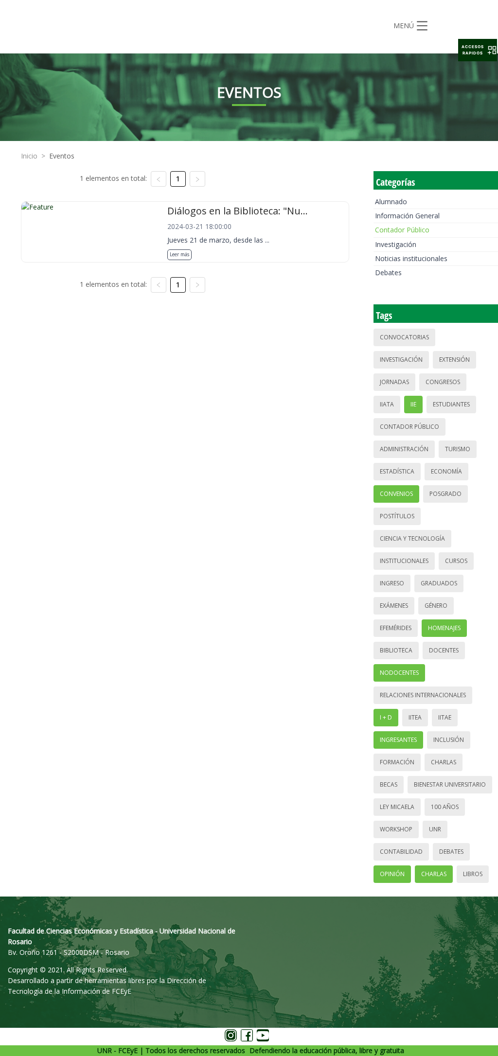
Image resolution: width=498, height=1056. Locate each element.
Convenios (396, 494)
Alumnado (391, 201)
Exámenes (394, 605)
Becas (388, 784)
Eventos (61, 155)
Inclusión (448, 740)
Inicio (29, 155)
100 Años (445, 807)
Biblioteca (396, 650)
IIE (413, 404)
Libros (472, 874)
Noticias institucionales (411, 258)
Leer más (179, 254)
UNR (435, 829)
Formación (397, 762)
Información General (407, 215)
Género (436, 605)
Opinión (392, 874)
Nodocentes (399, 673)
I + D (386, 717)
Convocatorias (404, 337)
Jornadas (394, 382)
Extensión (454, 359)
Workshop (396, 829)
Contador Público (402, 229)
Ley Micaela (397, 807)
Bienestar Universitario (450, 784)
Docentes (444, 650)
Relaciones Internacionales (423, 695)
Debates (388, 272)
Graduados (439, 583)
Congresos (443, 382)
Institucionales (404, 561)
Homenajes (444, 628)
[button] (477, 50)
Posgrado (445, 494)
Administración (404, 449)
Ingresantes (398, 740)
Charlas (443, 762)
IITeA (415, 717)
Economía (446, 471)
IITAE (444, 717)
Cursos (456, 561)
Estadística (397, 471)
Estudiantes (451, 404)
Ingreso (392, 583)
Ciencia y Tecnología (412, 538)
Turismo (457, 449)
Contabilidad (401, 851)
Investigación (395, 244)
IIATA (387, 404)
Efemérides (395, 628)
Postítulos (397, 516)
